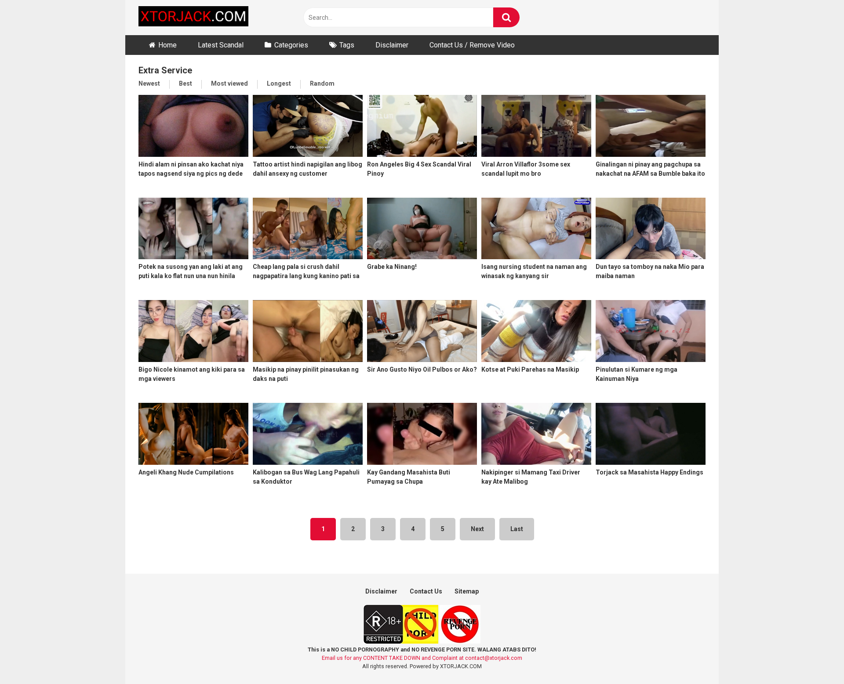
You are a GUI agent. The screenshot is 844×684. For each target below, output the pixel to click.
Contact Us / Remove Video (472, 45)
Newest (149, 83)
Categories (291, 45)
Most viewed (229, 83)
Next (477, 528)
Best (185, 83)
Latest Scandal (221, 45)
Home (167, 45)
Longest (279, 83)
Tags (346, 45)
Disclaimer (391, 45)
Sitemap (467, 591)
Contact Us (426, 591)
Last (516, 528)
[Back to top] (814, 657)
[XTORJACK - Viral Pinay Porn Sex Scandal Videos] (193, 17)
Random (322, 83)
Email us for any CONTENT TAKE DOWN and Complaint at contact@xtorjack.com (422, 658)
